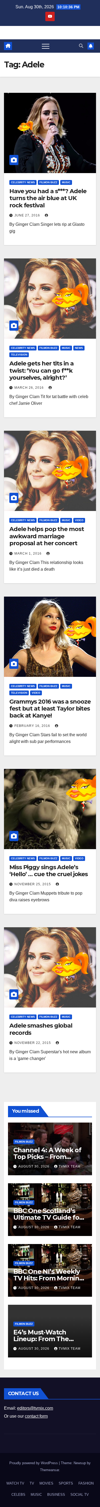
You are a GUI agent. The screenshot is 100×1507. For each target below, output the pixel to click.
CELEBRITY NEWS (23, 182)
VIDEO (79, 520)
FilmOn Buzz (48, 182)
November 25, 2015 (33, 884)
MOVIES (46, 1483)
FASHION (86, 1483)
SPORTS (66, 1483)
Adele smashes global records (40, 1029)
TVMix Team (70, 1166)
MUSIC (66, 182)
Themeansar (49, 1470)
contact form (36, 1416)
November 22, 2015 (33, 1043)
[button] (81, 46)
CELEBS (18, 1495)
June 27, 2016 (27, 215)
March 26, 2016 (29, 388)
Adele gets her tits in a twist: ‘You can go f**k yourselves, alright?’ (41, 370)
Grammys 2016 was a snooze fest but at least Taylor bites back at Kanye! (50, 708)
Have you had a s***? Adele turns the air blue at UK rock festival (47, 198)
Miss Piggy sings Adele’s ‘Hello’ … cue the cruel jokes (48, 871)
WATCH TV (15, 1483)
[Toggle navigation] (45, 46)
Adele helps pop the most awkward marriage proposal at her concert (46, 536)
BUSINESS (56, 1495)
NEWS (79, 347)
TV (32, 1483)
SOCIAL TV (79, 1495)
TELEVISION (19, 354)
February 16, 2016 (32, 726)
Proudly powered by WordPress (34, 1463)
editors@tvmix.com (35, 1408)
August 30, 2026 (34, 1166)
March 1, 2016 (28, 553)
